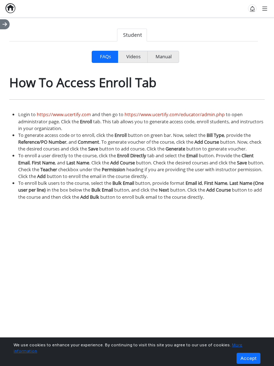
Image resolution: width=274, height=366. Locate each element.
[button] (252, 8)
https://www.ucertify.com (64, 114)
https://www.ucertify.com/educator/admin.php (175, 114)
